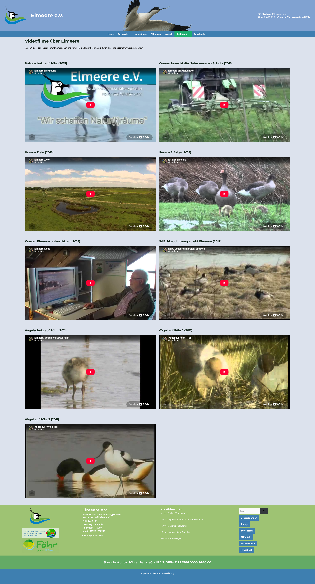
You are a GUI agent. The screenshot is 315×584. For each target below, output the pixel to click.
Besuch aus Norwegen (171, 538)
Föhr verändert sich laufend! (174, 525)
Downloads (199, 34)
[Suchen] (264, 511)
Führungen (156, 34)
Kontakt (247, 537)
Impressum (146, 573)
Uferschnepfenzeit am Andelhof (175, 532)
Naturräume (141, 34)
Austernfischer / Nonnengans (174, 513)
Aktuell (169, 34)
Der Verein (123, 34)
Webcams (248, 530)
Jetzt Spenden (249, 517)
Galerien (182, 34)
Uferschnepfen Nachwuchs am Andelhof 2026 (182, 519)
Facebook (247, 549)
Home (111, 34)
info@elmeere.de (94, 535)
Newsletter (249, 543)
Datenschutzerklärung (163, 573)
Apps (245, 524)
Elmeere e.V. (47, 15)
